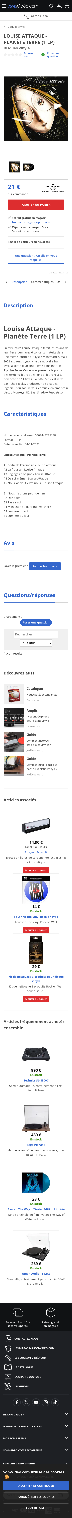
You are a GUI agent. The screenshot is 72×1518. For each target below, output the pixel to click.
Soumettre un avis (45, 566)
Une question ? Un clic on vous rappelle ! (36, 258)
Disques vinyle (16, 26)
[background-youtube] (36, 1402)
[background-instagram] (45, 1402)
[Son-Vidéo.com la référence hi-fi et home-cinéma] (23, 6)
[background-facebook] (16, 1402)
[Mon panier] (67, 6)
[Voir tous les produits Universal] (53, 187)
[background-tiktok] (55, 1402)
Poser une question (53, 54)
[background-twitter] (26, 1402)
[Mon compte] (59, 6)
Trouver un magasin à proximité (31, 222)
